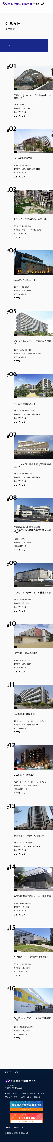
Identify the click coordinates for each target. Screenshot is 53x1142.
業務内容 (24, 1094)
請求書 (33, 1094)
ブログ (16, 1097)
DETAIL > (20, 116)
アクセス (8, 1097)
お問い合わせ (26, 1097)
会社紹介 (16, 1094)
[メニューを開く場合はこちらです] (49, 4)
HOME (8, 1094)
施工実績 (40, 1094)
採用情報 (37, 1097)
